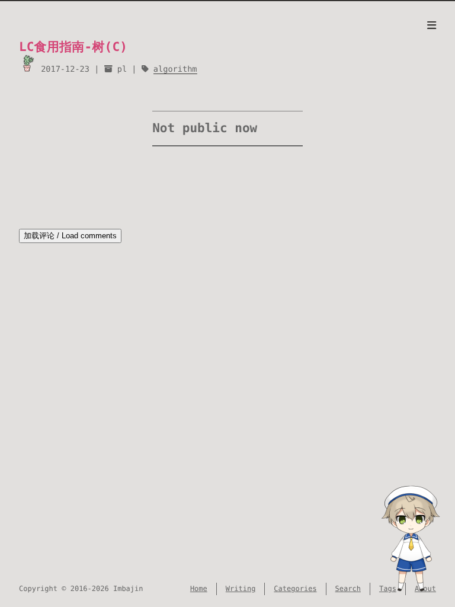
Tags (387, 588)
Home (198, 588)
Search (348, 588)
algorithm (175, 69)
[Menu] (431, 26)
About (425, 588)
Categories (295, 588)
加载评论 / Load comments (70, 235)
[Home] (27, 63)
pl (122, 69)
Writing (241, 588)
